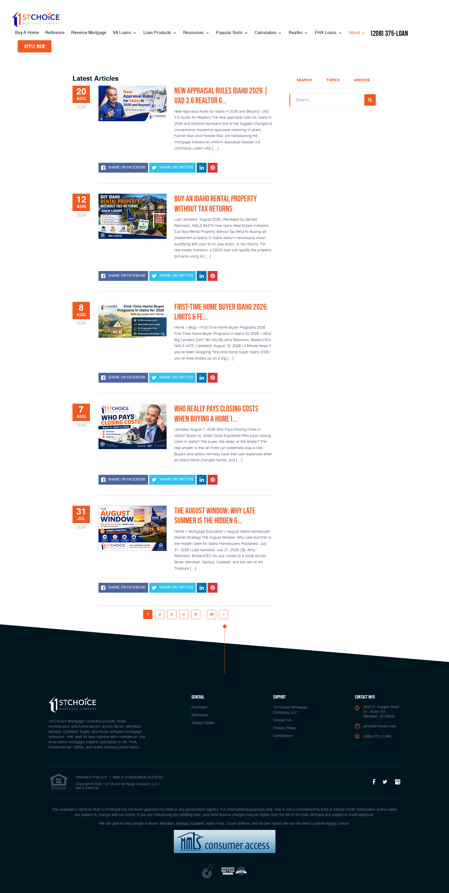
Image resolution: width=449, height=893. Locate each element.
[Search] (370, 100)
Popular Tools (229, 33)
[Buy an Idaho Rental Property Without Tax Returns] (132, 216)
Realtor (296, 33)
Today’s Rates (203, 723)
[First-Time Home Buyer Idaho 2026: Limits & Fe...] (132, 320)
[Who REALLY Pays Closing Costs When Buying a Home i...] (132, 426)
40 (211, 614)
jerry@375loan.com (380, 726)
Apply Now (34, 46)
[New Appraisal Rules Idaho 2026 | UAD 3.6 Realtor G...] (132, 103)
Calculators (266, 33)
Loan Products (157, 33)
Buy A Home (27, 33)
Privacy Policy (284, 728)
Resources (194, 33)
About (355, 33)
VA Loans (123, 33)
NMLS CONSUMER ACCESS (138, 777)
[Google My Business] (397, 782)
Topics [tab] (333, 80)
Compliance (283, 736)
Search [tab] (304, 80)
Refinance (55, 33)
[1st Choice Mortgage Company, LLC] (36, 19)
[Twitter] (384, 782)
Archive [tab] (362, 80)
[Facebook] (374, 782)
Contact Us (282, 720)
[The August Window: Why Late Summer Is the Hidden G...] (132, 528)
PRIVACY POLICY (91, 777)
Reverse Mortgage (89, 33)
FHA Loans (326, 33)
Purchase (199, 707)
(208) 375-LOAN (389, 33)
